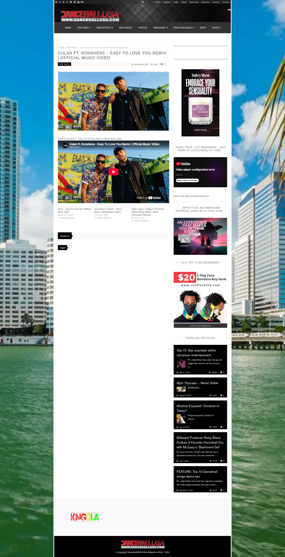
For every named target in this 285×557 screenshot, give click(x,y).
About (183, 2)
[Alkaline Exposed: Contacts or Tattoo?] (181, 418)
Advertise (205, 2)
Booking (216, 2)
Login (176, 2)
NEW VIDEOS (125, 27)
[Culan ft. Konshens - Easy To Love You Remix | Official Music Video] (113, 101)
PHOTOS (142, 27)
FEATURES (83, 27)
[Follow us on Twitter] (71, 2)
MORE (215, 27)
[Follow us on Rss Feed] (63, 2)
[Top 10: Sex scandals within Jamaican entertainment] (181, 362)
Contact (226, 2)
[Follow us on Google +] (60, 2)
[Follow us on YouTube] (78, 2)
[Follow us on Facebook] (67, 2)
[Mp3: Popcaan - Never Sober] (181, 388)
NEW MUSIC (159, 27)
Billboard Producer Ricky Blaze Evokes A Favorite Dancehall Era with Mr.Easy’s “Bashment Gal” (200, 442)
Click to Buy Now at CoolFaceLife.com (191, 196)
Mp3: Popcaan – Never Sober (197, 383)
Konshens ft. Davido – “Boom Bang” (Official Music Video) (108, 210)
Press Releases (183, 27)
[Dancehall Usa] (89, 15)
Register (167, 2)
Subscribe (194, 2)
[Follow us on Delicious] (74, 2)
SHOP (203, 27)
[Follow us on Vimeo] (56, 2)
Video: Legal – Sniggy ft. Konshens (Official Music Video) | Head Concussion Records (147, 211)
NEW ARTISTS (104, 27)
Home (157, 2)
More (193, 367)
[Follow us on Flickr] (82, 2)
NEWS (68, 27)
